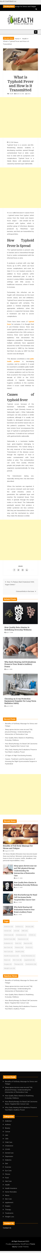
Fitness (19, 947)
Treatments (31, 964)
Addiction (8, 926)
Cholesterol (21, 935)
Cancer (7, 930)
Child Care (8, 935)
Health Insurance (11, 956)
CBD (25, 930)
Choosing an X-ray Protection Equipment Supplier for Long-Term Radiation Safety (20, 701)
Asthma (19, 926)
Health (11, 93)
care (16, 930)
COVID (32, 935)
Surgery (8, 964)
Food (29, 947)
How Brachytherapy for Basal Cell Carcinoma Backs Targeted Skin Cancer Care (25, 897)
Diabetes (8, 943)
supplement (29, 960)
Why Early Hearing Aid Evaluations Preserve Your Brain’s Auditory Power (20, 664)
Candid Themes (23, 1247)
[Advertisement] (20, 117)
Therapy (18, 964)
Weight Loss (9, 968)
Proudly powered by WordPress (17, 1244)
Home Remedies (28, 956)
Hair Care (8, 951)
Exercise (28, 943)
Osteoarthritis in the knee (25, 591)
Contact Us (7, 1228)
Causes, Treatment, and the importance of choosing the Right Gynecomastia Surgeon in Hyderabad (21, 761)
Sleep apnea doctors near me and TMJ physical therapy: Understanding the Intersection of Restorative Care (18, 731)
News (7, 960)
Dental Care (9, 939)
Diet (18, 943)
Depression (23, 939)
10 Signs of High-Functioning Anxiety (18, 755)
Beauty (29, 926)
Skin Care (17, 960)
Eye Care (8, 947)
